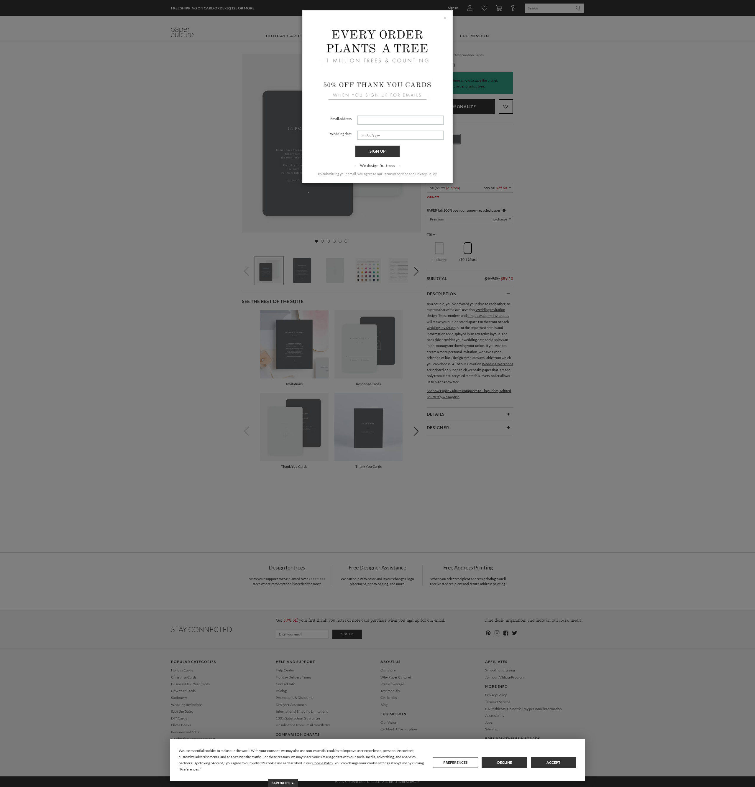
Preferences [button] (189, 769)
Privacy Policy (425, 174)
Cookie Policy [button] (322, 763)
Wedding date (341, 133)
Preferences (455, 762)
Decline (504, 762)
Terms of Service (395, 174)
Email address (341, 118)
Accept (553, 762)
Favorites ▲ (283, 783)
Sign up (378, 151)
